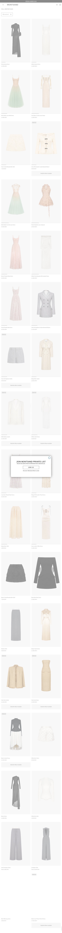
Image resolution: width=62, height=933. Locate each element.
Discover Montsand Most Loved (31, 470)
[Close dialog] (49, 458)
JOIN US (31, 467)
